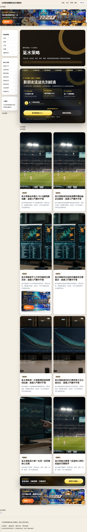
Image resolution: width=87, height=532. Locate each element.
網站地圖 (25, 526)
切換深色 (82, 2)
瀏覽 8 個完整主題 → (29, 62)
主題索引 (4, 526)
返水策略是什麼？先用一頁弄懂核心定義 (35, 462)
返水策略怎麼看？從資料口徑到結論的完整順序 (69, 462)
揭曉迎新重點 (67, 113)
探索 (63, 3)
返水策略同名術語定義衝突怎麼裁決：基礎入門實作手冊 (69, 278)
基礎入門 (6, 66)
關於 (75, 3)
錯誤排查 (6, 84)
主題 (67, 3)
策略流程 (6, 77)
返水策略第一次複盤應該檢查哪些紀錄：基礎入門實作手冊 (35, 381)
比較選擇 (6, 88)
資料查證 (6, 70)
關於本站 (18, 526)
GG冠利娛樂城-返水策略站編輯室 (9, 106)
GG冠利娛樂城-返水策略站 (12, 3)
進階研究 (6, 91)
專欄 (71, 3)
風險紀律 (6, 80)
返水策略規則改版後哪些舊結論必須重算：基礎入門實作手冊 (69, 197)
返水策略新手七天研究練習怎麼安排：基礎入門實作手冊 (35, 278)
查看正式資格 (74, 481)
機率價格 (6, 73)
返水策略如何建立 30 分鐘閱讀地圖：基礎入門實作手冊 (35, 197)
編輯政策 (6, 53)
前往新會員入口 (38, 113)
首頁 (4, 38)
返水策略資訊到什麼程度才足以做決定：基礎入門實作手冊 (69, 381)
